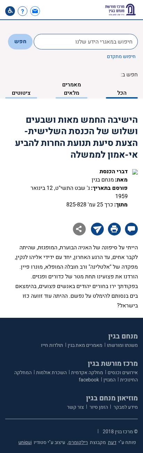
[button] (47, 11)
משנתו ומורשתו (122, 345)
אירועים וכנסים (123, 372)
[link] (36, 11)
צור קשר (75, 407)
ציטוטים (21, 93)
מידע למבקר (125, 407)
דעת (112, 442)
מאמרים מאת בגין (85, 345)
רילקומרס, (77, 442)
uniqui (25, 442)
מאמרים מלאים (71, 89)
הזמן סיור (98, 407)
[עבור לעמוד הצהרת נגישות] (10, 11)
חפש (20, 41)
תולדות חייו (52, 345)
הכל (122, 93)
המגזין (109, 379)
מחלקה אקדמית (87, 372)
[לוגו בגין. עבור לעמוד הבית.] (120, 9)
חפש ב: (129, 75)
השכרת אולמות (51, 372)
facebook (89, 379)
